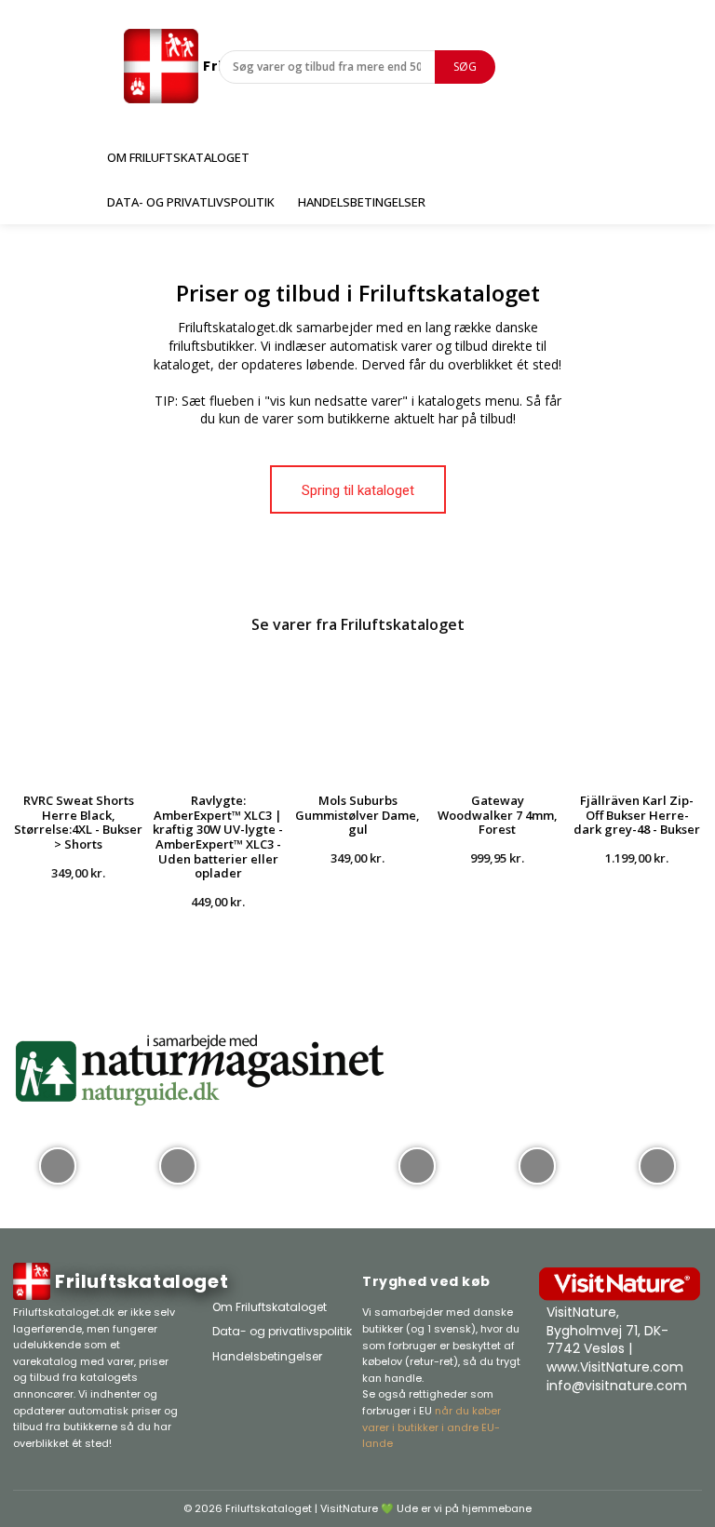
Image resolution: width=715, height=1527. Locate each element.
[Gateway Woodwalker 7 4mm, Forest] (497, 715)
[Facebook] (618, 1426)
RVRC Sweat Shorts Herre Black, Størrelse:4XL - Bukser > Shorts (78, 822)
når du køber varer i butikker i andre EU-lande (431, 1427)
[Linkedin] (689, 1426)
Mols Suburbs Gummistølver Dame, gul (357, 814)
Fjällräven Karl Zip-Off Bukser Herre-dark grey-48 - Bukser (636, 814)
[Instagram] (654, 1426)
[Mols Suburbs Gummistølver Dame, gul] (357, 715)
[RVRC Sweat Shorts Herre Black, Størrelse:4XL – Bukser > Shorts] (78, 715)
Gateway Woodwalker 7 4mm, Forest (498, 814)
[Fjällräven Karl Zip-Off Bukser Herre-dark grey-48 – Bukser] (637, 715)
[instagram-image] (58, 1163)
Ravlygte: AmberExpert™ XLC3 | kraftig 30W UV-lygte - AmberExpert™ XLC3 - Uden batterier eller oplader (218, 836)
